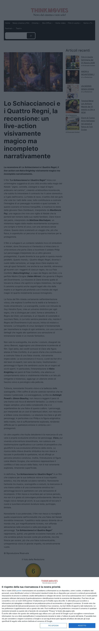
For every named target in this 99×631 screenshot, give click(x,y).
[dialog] (49, 604)
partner (19, 590)
